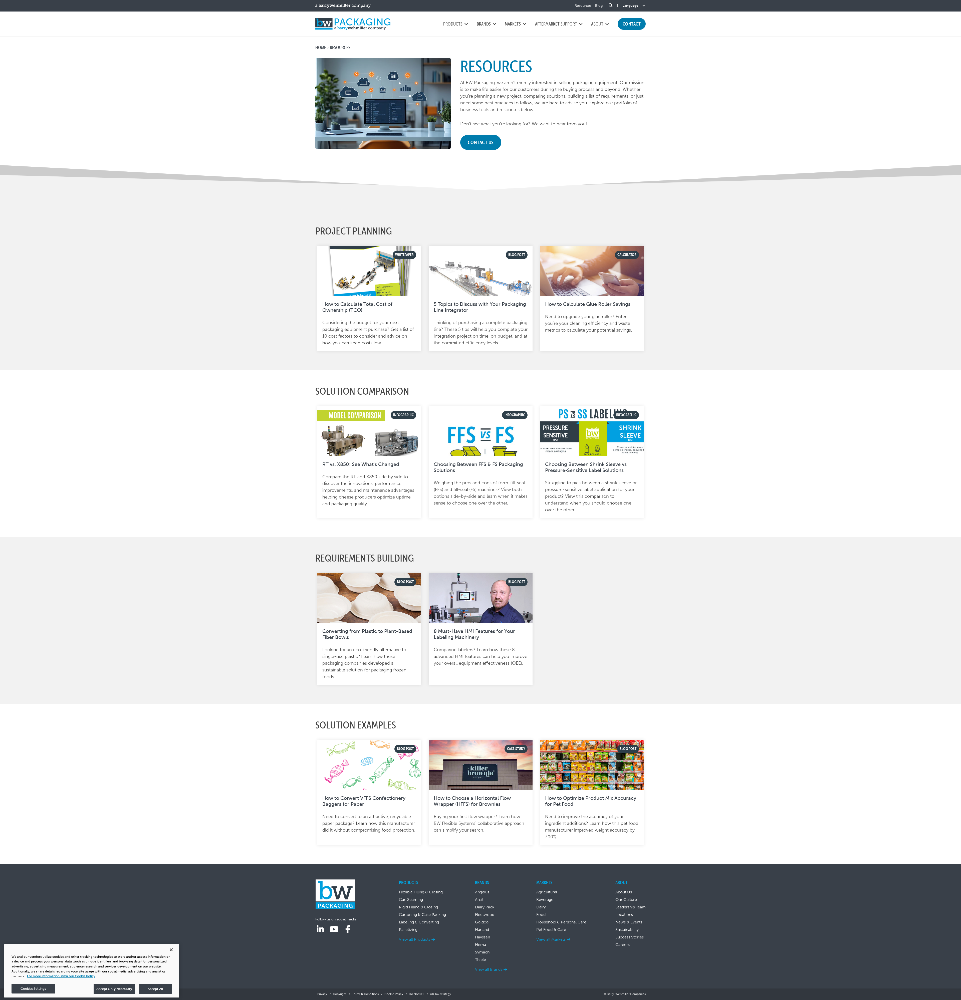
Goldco (482, 922)
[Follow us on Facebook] (348, 929)
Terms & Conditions (365, 994)
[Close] (171, 949)
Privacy (322, 994)
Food (541, 914)
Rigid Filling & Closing (418, 907)
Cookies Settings (33, 988)
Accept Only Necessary (114, 988)
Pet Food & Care (551, 929)
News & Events (628, 922)
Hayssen (482, 937)
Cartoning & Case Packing (422, 914)
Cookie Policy (393, 994)
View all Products (414, 939)
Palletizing (408, 929)
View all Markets (551, 939)
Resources (583, 6)
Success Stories (629, 937)
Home (320, 47)
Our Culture (626, 899)
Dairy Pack (484, 907)
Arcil (479, 899)
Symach (482, 952)
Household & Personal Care (561, 922)
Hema (480, 944)
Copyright (339, 994)
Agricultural (546, 892)
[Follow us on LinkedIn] (320, 929)
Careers (622, 944)
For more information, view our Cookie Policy (61, 976)
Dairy (541, 907)
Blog (599, 6)
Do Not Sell (416, 994)
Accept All (155, 988)
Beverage (544, 899)
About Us (623, 892)
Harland (482, 929)
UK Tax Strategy (440, 994)
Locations (624, 914)
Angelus (482, 892)
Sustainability (627, 929)
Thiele (480, 959)
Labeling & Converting (419, 922)
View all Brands (488, 969)
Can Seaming (411, 899)
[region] (91, 970)
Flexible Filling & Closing (421, 892)
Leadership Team (630, 907)
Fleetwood (484, 914)
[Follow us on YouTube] (334, 929)
